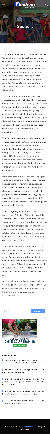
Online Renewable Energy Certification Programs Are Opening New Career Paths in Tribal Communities (23, 382)
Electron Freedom (28, 426)
